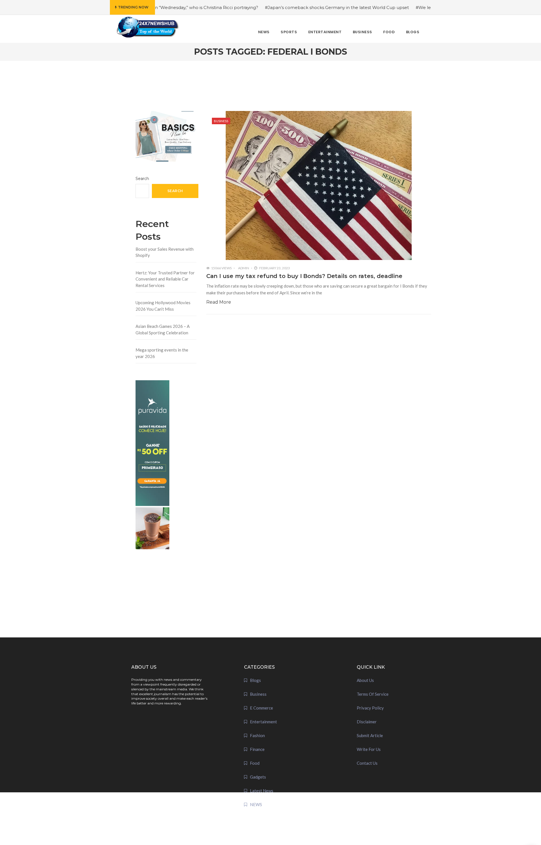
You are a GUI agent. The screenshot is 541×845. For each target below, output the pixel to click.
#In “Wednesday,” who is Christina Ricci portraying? (177, 7)
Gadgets (258, 776)
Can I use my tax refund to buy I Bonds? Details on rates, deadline (304, 276)
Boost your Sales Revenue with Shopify (165, 252)
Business (221, 121)
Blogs (255, 680)
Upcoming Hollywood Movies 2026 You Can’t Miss (163, 306)
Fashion (257, 735)
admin (243, 268)
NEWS (256, 804)
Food (255, 763)
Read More (218, 302)
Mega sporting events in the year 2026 (162, 353)
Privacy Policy (370, 707)
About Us (365, 680)
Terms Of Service (373, 694)
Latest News (261, 790)
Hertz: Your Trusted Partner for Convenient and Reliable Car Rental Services (165, 279)
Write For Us (369, 749)
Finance (257, 749)
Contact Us (367, 763)
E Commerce (261, 707)
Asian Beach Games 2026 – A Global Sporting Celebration (163, 329)
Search (142, 178)
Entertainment (263, 721)
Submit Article (370, 735)
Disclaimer (367, 721)
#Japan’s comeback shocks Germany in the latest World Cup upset (310, 7)
